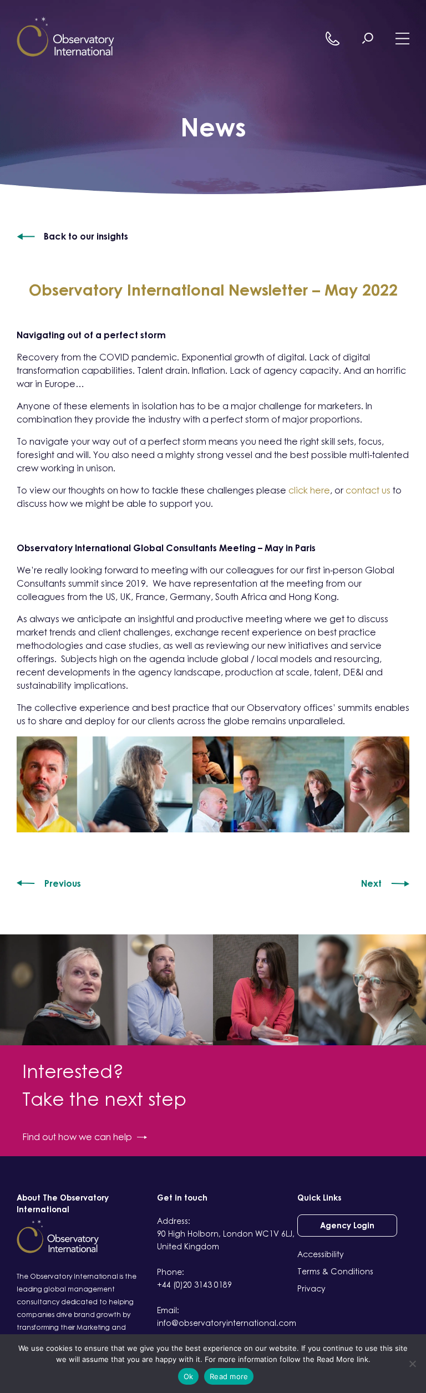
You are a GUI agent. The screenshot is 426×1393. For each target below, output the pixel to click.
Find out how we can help (77, 1136)
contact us (368, 490)
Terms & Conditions (335, 1271)
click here (309, 490)
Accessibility (320, 1254)
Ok (189, 1376)
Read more (229, 1376)
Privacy (311, 1288)
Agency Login (347, 1225)
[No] (412, 1363)
